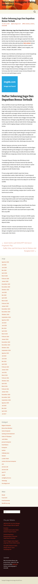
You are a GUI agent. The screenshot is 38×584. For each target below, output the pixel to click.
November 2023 (6, 345)
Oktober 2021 (5, 380)
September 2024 (6, 317)
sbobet (32, 23)
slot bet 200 (5, 469)
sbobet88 (4, 25)
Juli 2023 (4, 356)
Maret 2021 (5, 386)
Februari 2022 (5, 378)
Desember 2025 (6, 284)
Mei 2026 (4, 270)
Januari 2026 (5, 281)
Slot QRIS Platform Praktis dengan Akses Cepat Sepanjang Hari (10, 547)
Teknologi (4, 480)
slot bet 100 (5, 467)
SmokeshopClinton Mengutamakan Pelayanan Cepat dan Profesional (10, 536)
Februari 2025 (5, 303)
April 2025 (4, 298)
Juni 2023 (4, 358)
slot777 (4, 472)
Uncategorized (17, 23)
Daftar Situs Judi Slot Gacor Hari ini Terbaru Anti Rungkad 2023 (19, 249)
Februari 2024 (5, 336)
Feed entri (4, 498)
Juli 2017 (4, 414)
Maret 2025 (5, 300)
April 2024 (4, 331)
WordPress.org (6, 503)
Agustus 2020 (5, 403)
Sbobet (4, 456)
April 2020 (4, 411)
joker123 (15, 564)
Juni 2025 (4, 292)
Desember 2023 (6, 342)
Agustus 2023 (5, 353)
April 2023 (4, 364)
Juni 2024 (4, 325)
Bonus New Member (7, 428)
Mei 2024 (4, 328)
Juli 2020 (4, 405)
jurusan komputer (6, 442)
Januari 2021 (5, 392)
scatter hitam (5, 458)
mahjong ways (5, 453)
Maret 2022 (5, 375)
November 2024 (6, 311)
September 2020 (6, 400)
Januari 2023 (5, 369)
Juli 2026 (4, 265)
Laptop (3, 450)
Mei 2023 (4, 361)
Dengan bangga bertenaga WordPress (12, 580)
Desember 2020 (6, 394)
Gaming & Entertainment (8, 433)
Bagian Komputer (6, 425)
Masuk (3, 495)
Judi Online (5, 439)
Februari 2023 (5, 367)
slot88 (3, 475)
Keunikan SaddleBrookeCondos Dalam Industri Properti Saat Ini (11, 530)
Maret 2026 (5, 276)
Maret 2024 (5, 334)
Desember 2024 (6, 309)
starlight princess (6, 478)
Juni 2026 (4, 267)
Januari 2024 (5, 339)
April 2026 (4, 273)
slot (3, 464)
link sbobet (27, 23)
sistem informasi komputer (9, 461)
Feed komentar (6, 500)
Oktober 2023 (5, 347)
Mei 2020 (4, 408)
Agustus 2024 (5, 320)
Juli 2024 (4, 323)
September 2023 (6, 350)
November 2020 (6, 397)
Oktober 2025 (5, 289)
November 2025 (6, 287)
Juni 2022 (4, 372)
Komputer (4, 447)
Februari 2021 (5, 389)
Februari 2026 (5, 278)
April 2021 (4, 383)
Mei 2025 (4, 295)
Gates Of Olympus (6, 436)
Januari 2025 (5, 306)
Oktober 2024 (5, 314)
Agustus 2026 (5, 262)
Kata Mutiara (5, 445)
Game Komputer (6, 431)
